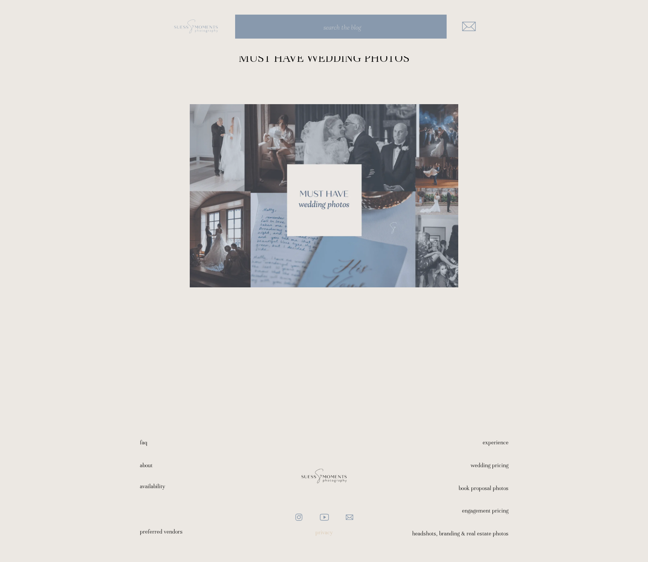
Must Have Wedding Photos (324, 58)
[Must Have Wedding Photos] (324, 195)
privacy (324, 532)
